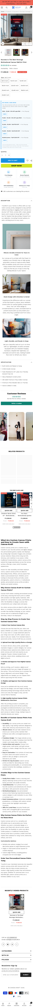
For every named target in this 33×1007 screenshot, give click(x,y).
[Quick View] (14, 497)
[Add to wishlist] (27, 160)
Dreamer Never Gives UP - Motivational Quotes (8, 515)
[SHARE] (31, 161)
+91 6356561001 (12, 937)
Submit (26, 975)
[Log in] (26, 7)
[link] (8, 477)
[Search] (7, 8)
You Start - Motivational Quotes (24, 514)
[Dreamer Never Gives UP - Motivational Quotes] (8, 500)
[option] (16, 30)
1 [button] (13, 527)
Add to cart (12, 160)
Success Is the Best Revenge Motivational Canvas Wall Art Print (16, 916)
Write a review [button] (17, 403)
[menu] (2, 7)
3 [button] (17, 527)
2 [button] (15, 527)
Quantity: (4, 151)
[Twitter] (16, 944)
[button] (27, 43)
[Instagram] (7, 944)
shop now (16, 166)
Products (8, 11)
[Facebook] (3, 944)
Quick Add (8, 510)
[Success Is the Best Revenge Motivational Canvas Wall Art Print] (16, 902)
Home (2, 11)
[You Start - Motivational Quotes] (24, 500)
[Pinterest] (12, 944)
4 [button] (19, 527)
